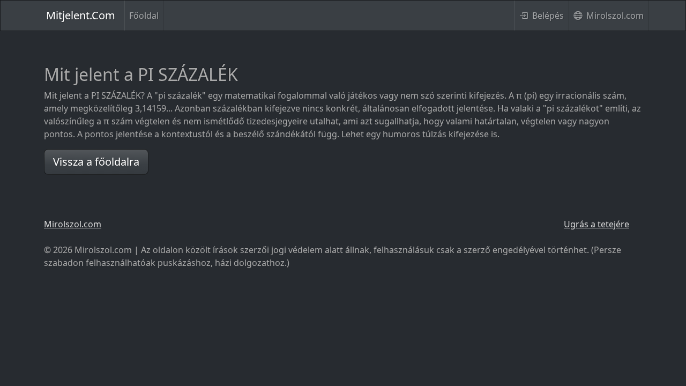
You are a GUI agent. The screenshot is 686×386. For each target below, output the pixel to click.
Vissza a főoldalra (96, 161)
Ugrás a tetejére (596, 224)
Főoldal (144, 15)
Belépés (547, 15)
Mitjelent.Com (80, 15)
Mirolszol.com (614, 15)
